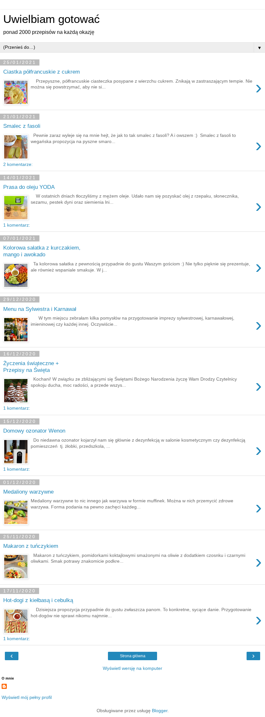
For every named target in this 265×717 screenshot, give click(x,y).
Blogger (159, 710)
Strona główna (132, 656)
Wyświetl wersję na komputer (132, 668)
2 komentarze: (18, 164)
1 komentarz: (16, 225)
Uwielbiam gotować (51, 19)
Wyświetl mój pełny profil (27, 697)
